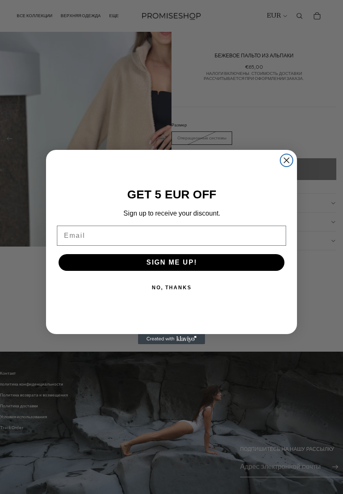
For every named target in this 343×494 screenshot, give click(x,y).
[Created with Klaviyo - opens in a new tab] (171, 339)
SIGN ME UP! (171, 262)
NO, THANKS (172, 288)
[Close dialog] (286, 160)
